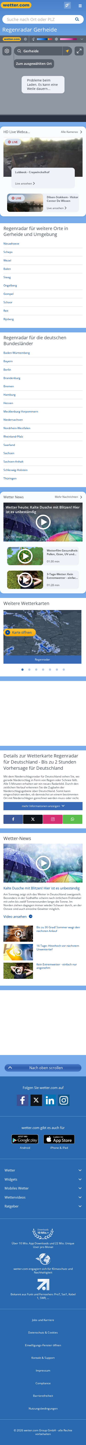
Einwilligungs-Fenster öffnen (43, 1345)
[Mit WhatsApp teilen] (72, 819)
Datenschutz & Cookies (43, 1332)
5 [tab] (50, 669)
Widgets (11, 1179)
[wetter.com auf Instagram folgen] (63, 1101)
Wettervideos (15, 1197)
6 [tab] (57, 669)
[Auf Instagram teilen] (52, 819)
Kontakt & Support (43, 1358)
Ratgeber (12, 1206)
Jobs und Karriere (43, 1320)
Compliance (43, 1383)
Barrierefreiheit (43, 1396)
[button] (43, 1170)
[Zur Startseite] (18, 5)
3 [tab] (36, 669)
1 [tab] (22, 669)
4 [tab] (43, 669)
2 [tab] (29, 669)
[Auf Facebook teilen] (13, 819)
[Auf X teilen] (33, 819)
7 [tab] (63, 669)
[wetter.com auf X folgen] (36, 1101)
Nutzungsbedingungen (43, 1408)
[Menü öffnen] (78, 5)
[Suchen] (76, 19)
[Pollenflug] (67, 5)
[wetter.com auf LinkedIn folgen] (50, 1101)
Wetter (10, 1170)
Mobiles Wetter (17, 1188)
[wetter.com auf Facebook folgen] (22, 1101)
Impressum (43, 1370)
